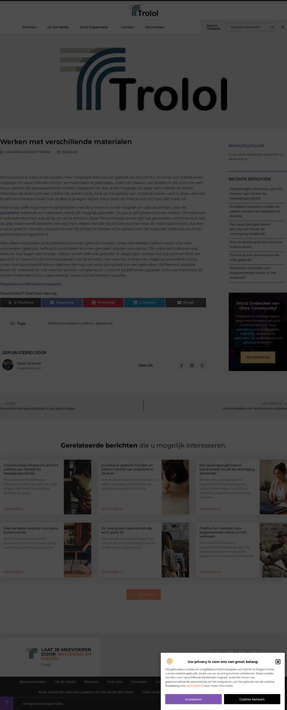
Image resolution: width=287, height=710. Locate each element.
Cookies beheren (252, 699)
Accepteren (193, 699)
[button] (278, 662)
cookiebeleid (194, 685)
